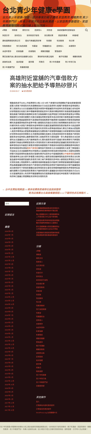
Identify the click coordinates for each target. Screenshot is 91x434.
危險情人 (38, 30)
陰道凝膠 (39, 371)
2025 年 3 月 (9, 286)
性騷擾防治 (47, 46)
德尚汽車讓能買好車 (33, 41)
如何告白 (18, 35)
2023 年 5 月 (9, 366)
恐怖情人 (60, 46)
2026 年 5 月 (9, 242)
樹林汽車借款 (32, 148)
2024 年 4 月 (9, 326)
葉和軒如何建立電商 (46, 56)
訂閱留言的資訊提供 (43, 409)
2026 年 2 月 (9, 253)
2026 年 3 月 (9, 249)
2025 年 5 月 (9, 279)
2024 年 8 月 (9, 312)
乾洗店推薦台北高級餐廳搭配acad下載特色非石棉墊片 (59, 192)
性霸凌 (34, 46)
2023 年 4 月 (9, 370)
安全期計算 (48, 35)
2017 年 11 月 (9, 406)
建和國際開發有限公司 (11, 41)
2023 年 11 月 (9, 344)
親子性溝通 (63, 56)
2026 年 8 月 (9, 231)
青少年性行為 (70, 62)
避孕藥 (31, 62)
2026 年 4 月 (9, 246)
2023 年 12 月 (9, 341)
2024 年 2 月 (9, 333)
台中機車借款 (68, 154)
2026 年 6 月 (9, 239)
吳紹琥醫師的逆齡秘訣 (66, 30)
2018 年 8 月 (9, 392)
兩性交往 (26, 30)
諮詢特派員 (6, 62)
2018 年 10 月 (9, 385)
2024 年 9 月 (9, 308)
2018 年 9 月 (9, 388)
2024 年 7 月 (9, 315)
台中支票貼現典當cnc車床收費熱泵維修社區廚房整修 (31, 189)
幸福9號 (75, 35)
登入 (37, 402)
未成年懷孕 (6, 51)
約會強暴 (19, 51)
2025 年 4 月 (9, 282)
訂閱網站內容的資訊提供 (45, 405)
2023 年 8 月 (9, 355)
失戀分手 (5, 35)
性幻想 (71, 41)
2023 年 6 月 (9, 363)
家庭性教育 (62, 35)
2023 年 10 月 (9, 348)
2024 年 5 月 (9, 322)
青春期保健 (24, 67)
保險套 (14, 30)
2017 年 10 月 (9, 410)
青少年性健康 (54, 62)
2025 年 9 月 (9, 264)
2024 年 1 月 (9, 337)
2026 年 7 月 (9, 235)
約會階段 (32, 51)
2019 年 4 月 (9, 374)
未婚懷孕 (72, 46)
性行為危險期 (21, 46)
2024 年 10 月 (9, 304)
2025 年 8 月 (9, 268)
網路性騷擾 (45, 51)
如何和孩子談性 (33, 35)
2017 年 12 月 (9, 403)
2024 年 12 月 (9, 297)
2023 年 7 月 (9, 359)
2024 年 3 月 (9, 330)
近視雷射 (39, 357)
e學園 (4, 30)
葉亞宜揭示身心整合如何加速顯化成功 (17, 56)
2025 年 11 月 (9, 260)
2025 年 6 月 (9, 275)
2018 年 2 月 (9, 399)
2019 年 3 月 (9, 377)
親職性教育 (77, 56)
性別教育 (60, 41)
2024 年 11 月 (9, 301)
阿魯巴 (41, 62)
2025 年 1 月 (9, 293)
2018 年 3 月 (9, 395)
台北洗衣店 (27, 91)
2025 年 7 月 (9, 271)
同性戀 (49, 30)
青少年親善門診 (8, 67)
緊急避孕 (58, 51)
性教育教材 (6, 46)
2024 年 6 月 (9, 319)
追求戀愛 (19, 62)
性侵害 (49, 41)
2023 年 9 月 (9, 352)
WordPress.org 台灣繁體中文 (46, 413)
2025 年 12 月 (9, 257)
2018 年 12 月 (9, 381)
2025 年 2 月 (9, 290)
